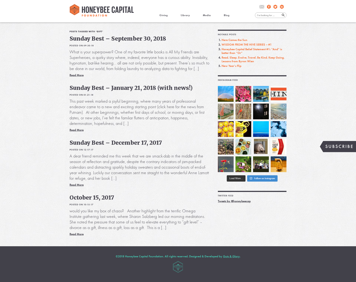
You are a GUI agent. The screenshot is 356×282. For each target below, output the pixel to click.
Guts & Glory (231, 256)
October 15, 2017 (92, 197)
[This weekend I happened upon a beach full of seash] (278, 111)
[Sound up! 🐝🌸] (243, 164)
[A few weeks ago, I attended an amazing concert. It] (243, 111)
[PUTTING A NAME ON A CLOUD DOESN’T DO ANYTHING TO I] (261, 129)
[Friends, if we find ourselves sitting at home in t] (226, 94)
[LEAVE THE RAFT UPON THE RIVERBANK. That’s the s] (226, 111)
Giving (163, 15)
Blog (227, 15)
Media (207, 15)
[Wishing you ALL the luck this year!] (243, 147)
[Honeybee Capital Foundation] (102, 15)
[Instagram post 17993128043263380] (261, 147)
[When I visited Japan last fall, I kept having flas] (226, 129)
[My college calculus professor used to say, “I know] (278, 129)
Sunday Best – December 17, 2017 (116, 142)
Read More (77, 75)
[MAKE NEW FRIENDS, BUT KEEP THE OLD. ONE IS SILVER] (261, 111)
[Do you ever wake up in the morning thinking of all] (226, 164)
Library (185, 15)
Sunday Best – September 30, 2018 (118, 38)
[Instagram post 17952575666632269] (243, 129)
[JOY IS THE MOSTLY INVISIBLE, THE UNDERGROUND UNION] (261, 94)
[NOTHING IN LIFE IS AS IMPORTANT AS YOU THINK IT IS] (278, 94)
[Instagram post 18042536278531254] (278, 147)
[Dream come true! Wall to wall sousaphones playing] (261, 164)
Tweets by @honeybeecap (234, 201)
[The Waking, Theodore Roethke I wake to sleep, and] (243, 94)
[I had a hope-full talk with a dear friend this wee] (226, 147)
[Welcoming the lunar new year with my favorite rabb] (278, 164)
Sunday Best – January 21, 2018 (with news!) (131, 87)
